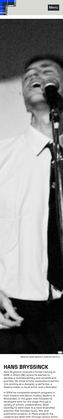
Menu (53, 7)
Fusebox (17, 7)
